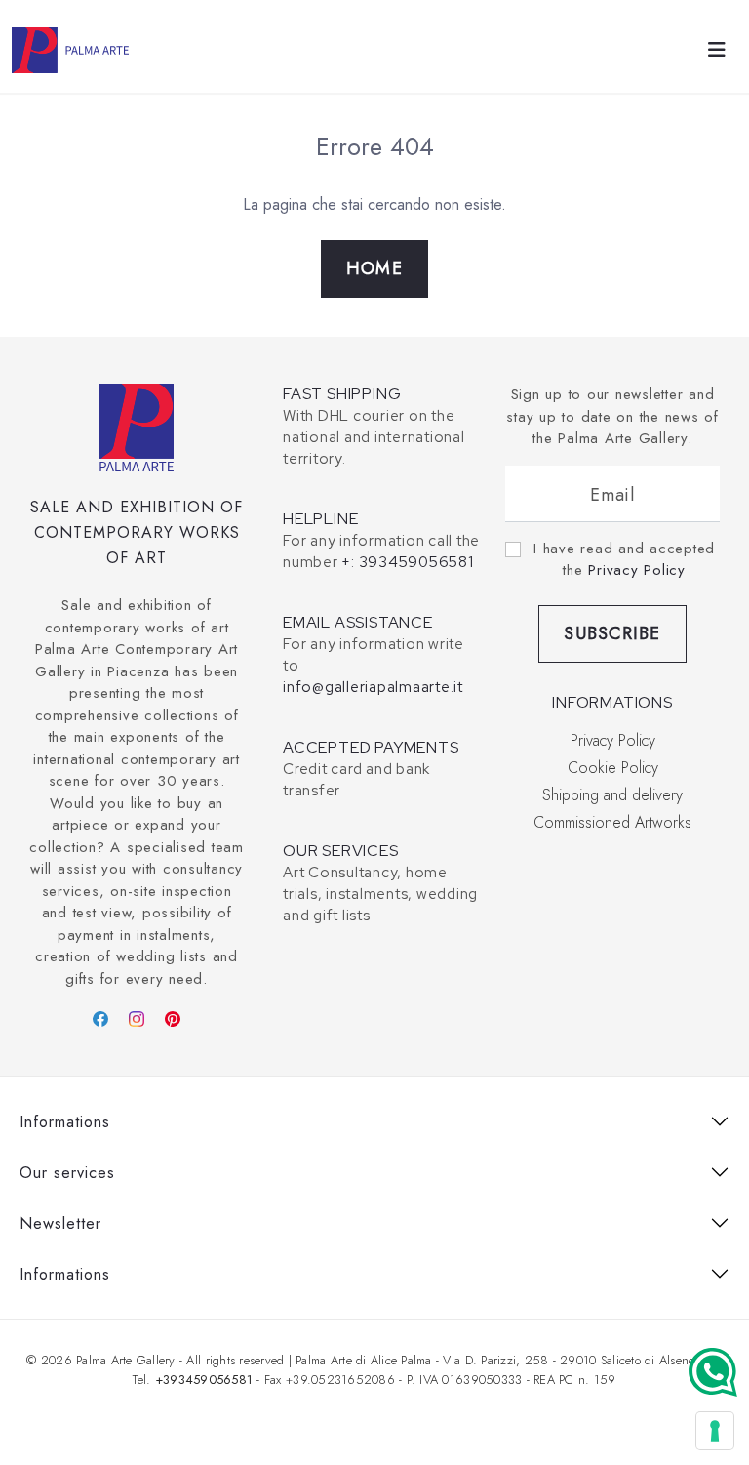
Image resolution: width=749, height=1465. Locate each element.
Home (374, 268)
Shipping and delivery (612, 795)
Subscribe (612, 633)
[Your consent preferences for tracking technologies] (714, 1430)
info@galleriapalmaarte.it (373, 687)
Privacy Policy (637, 570)
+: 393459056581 (407, 562)
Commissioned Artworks (612, 822)
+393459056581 (204, 1379)
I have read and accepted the (624, 560)
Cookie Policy (613, 767)
